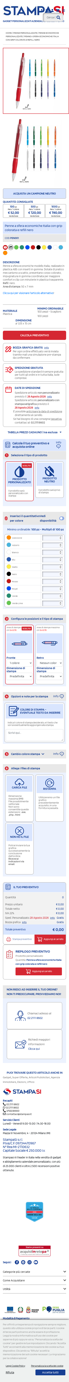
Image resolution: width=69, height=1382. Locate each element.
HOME (9, 32)
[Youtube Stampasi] (36, 1262)
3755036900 (12, 1110)
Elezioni (21, 1081)
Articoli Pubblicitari (39, 1077)
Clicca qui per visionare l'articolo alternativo (28, 293)
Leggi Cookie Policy (15, 1365)
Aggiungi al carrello (53, 939)
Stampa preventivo (22, 939)
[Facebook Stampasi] (17, 1262)
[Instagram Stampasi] (29, 1262)
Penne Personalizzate (25, 32)
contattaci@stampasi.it (19, 1114)
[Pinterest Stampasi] (23, 1262)
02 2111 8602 (38, 422)
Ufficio (30, 1081)
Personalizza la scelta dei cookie (47, 1365)
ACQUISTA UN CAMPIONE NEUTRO (34, 193)
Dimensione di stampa (16, 670)
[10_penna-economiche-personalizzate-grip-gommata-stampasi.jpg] (34, 150)
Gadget (7, 1077)
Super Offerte (20, 1077)
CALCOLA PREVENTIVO (34, 335)
